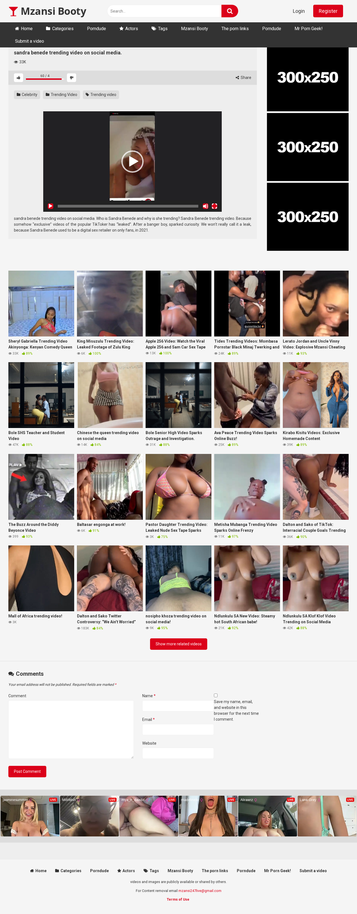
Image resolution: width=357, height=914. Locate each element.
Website (149, 743)
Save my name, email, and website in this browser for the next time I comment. (236, 710)
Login (299, 11)
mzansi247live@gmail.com (199, 891)
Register (328, 11)
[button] (132, 161)
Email (148, 719)
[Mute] (205, 206)
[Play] (50, 206)
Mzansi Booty (52, 11)
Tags (163, 28)
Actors (131, 28)
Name (149, 696)
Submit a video (29, 41)
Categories (63, 28)
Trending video (103, 94)
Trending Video (63, 94)
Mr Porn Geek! (309, 28)
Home (27, 28)
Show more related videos (179, 644)
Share (245, 77)
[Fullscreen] (214, 206)
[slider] (128, 206)
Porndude (96, 28)
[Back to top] (338, 897)
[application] (132, 161)
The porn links (235, 28)
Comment (17, 696)
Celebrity (29, 94)
